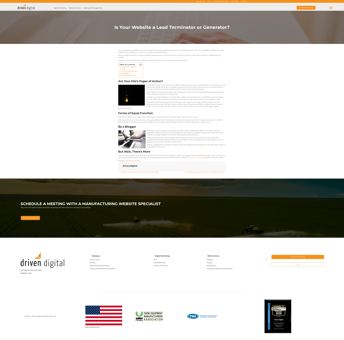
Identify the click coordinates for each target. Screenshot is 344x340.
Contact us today (195, 157)
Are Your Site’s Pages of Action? (128, 68)
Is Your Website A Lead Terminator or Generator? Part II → (205, 172)
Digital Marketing (60, 8)
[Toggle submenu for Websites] (266, 259)
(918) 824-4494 (26, 273)
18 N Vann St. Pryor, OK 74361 (31, 270)
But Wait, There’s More (128, 75)
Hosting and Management (92, 8)
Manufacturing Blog (132, 160)
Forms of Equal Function (129, 71)
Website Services (75, 8)
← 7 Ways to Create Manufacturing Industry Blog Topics (138, 172)
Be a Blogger (125, 73)
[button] (330, 8)
